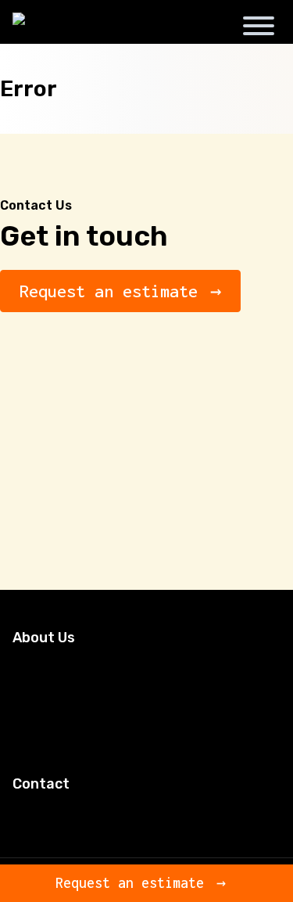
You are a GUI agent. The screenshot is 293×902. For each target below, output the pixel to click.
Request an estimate (109, 291)
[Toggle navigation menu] (258, 28)
